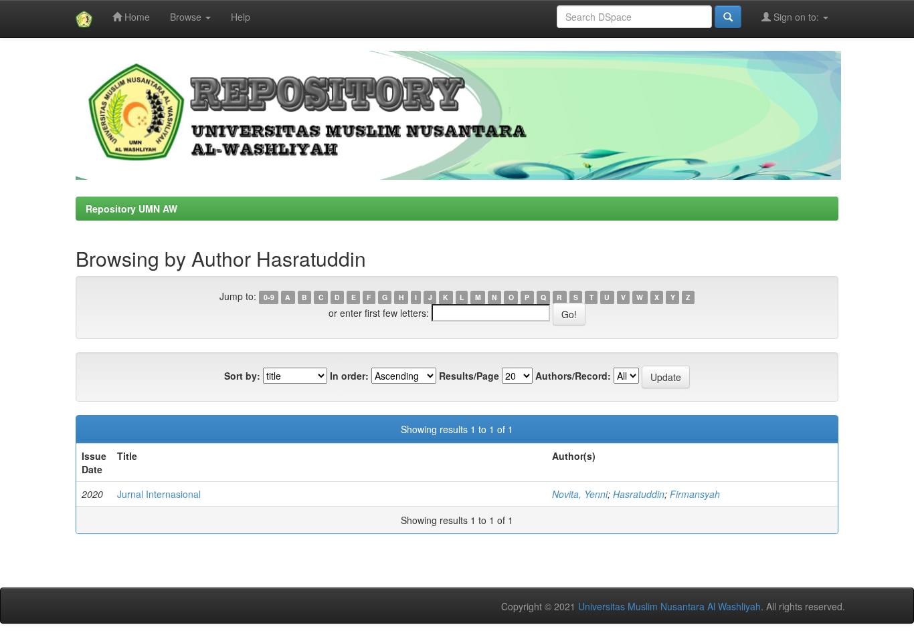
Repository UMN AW (131, 208)
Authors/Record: (573, 375)
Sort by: (242, 375)
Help (240, 16)
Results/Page (469, 375)
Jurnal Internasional (159, 494)
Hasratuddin (638, 494)
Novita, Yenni (580, 494)
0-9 (269, 297)
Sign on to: (796, 16)
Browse (187, 16)
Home (136, 16)
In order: (349, 375)
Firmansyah (695, 494)
